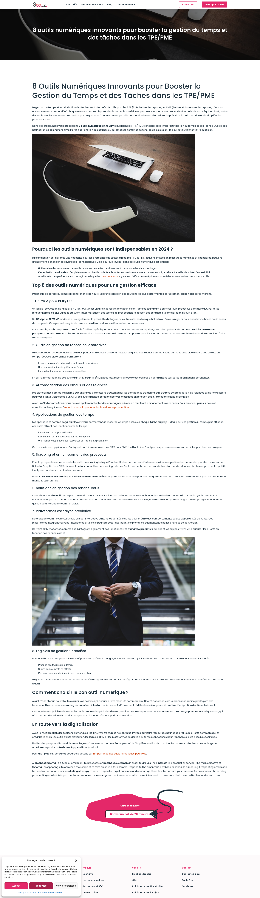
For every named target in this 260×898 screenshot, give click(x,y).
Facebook (187, 886)
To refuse (41, 885)
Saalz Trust (188, 880)
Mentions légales (141, 873)
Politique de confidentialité (50, 892)
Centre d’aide (90, 892)
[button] (76, 860)
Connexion (188, 4)
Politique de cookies (28, 892)
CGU (134, 880)
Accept (16, 885)
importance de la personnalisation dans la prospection (96, 407)
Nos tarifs (71, 4)
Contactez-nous (126, 4)
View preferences (66, 885)
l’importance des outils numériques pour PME (119, 753)
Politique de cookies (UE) (146, 892)
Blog (109, 4)
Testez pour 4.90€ (214, 4)
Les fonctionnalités (92, 4)
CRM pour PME (109, 276)
